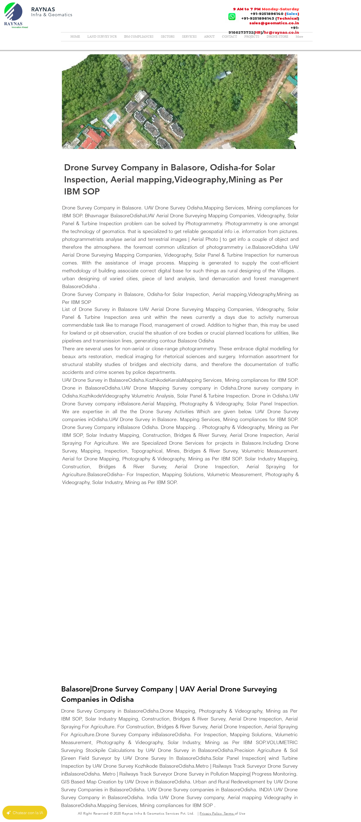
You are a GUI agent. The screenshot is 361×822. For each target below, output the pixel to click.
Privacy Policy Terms (217, 813)
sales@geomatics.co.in (274, 23)
